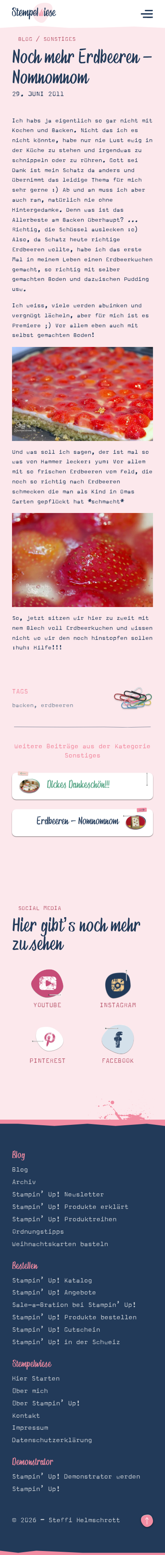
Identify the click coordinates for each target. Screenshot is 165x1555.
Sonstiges (59, 39)
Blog (25, 39)
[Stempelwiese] (34, 14)
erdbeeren (57, 705)
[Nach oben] (147, 1521)
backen (23, 705)
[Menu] (147, 14)
